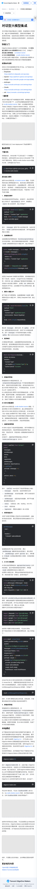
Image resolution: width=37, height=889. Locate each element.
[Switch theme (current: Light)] (18, 3)
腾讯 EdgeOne (28, 886)
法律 (13, 886)
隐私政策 (7, 886)
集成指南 (11, 9)
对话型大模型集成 (25, 9)
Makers (4, 9)
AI (17, 9)
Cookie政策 (19, 886)
